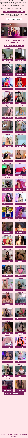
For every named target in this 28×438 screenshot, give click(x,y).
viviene (7, 292)
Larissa (20, 163)
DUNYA (20, 321)
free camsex (7, 318)
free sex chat (7, 132)
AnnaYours (7, 48)
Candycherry (20, 220)
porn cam (7, 247)
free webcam (7, 376)
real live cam (20, 74)
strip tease (20, 175)
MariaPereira (20, 106)
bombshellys (7, 378)
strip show (20, 275)
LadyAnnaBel (7, 249)
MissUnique (20, 364)
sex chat (7, 103)
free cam (20, 290)
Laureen (20, 206)
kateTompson (20, 77)
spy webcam (20, 146)
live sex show (20, 89)
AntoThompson (20, 307)
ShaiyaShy (7, 350)
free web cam (7, 275)
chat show (20, 333)
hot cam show (7, 146)
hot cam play (7, 189)
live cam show (20, 204)
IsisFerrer (7, 149)
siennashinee (7, 163)
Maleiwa (20, 48)
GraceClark (20, 177)
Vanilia (20, 378)
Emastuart (7, 307)
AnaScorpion (7, 120)
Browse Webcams (16, 19)
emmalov (20, 264)
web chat (20, 218)
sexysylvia (7, 63)
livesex (7, 74)
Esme (7, 192)
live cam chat (20, 189)
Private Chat (19, 40)
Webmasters (14, 436)
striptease (7, 304)
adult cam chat (20, 304)
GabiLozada (7, 134)
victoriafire (20, 350)
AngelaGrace (7, 235)
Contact (7, 434)
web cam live (7, 60)
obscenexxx (7, 220)
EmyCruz (20, 149)
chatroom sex (7, 232)
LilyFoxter (7, 177)
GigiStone (20, 134)
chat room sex (20, 318)
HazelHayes (20, 249)
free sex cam (20, 60)
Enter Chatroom (9, 40)
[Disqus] (14, 414)
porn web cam (7, 117)
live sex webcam (7, 160)
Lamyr (20, 335)
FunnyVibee (20, 63)
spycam (20, 103)
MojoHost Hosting (14, 434)
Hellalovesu (20, 292)
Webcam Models (23, 434)
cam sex (20, 160)
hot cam (20, 261)
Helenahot (7, 264)
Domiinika (7, 91)
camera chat (20, 232)
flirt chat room (7, 204)
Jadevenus (20, 91)
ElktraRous (20, 278)
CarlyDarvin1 (20, 120)
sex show (7, 218)
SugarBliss (7, 321)
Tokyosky (20, 192)
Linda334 (20, 235)
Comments (14, 42)
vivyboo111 (8, 278)
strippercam (8, 89)
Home (8, 19)
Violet (7, 206)
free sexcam (7, 290)
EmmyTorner (8, 77)
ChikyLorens (8, 335)
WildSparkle (7, 106)
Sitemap (3, 434)
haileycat (7, 364)
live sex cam (20, 117)
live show (7, 175)
